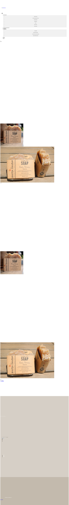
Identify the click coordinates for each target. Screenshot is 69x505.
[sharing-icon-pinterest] (3, 381)
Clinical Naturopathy (6, 27)
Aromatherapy (35, 19)
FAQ (3, 38)
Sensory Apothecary (35, 32)
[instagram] (3, 456)
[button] (2, 13)
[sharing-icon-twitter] (1, 381)
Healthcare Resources (35, 35)
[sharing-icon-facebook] (0, 381)
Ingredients (35, 21)
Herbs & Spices (35, 16)
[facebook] (3, 455)
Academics (4, 28)
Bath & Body (35, 24)
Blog (4, 37)
